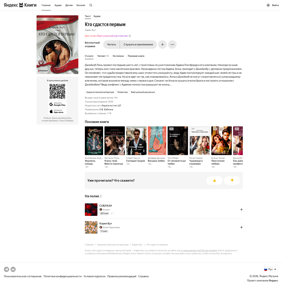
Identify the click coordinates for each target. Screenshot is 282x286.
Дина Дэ (237, 158)
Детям (69, 5)
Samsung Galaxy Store (61, 118)
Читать (111, 44)
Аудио (58, 5)
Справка (143, 276)
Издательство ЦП (111, 105)
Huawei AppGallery (50, 121)
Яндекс (273, 280)
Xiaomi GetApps (66, 121)
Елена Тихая (218, 158)
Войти (275, 5)
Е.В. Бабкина (106, 109)
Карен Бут (90, 30)
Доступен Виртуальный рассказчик (106, 35)
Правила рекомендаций (121, 276)
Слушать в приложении (138, 44)
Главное (46, 5)
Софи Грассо (133, 158)
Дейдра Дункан (156, 158)
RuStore (47, 118)
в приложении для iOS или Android (199, 250)
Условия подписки (94, 276)
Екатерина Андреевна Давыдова (103, 158)
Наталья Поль (111, 158)
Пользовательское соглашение (23, 276)
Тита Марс (173, 158)
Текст (88, 16)
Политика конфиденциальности (63, 276)
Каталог (81, 5)
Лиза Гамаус (196, 158)
